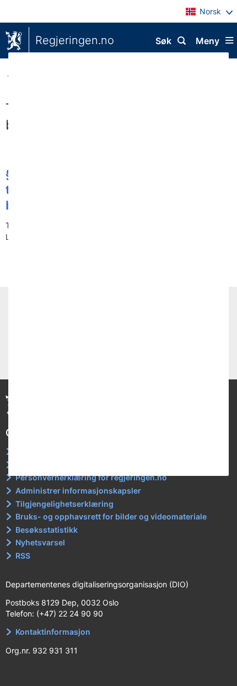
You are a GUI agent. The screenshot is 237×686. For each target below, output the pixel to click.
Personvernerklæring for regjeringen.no (91, 477)
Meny (207, 40)
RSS (22, 555)
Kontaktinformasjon (52, 631)
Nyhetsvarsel (40, 542)
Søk (163, 40)
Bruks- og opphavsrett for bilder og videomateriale (111, 516)
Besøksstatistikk (46, 529)
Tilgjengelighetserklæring (64, 503)
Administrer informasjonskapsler (78, 490)
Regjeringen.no (74, 40)
